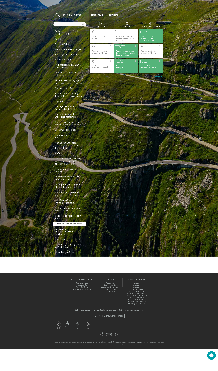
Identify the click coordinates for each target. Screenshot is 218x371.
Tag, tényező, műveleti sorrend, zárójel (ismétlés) (67, 258)
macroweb (134, 359)
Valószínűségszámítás (137, 291)
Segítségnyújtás (82, 283)
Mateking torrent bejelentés (82, 289)
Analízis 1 (137, 283)
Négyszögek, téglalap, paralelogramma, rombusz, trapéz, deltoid (68, 145)
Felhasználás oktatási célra (133, 310)
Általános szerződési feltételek (91, 310)
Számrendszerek (63, 59)
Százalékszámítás (63, 88)
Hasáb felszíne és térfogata (68, 223)
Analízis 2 (136, 285)
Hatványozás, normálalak (67, 54)
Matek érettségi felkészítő (137, 301)
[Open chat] (211, 355)
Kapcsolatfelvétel (82, 287)
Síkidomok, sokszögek (65, 130)
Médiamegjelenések (110, 285)
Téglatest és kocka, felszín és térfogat (69, 217)
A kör (57, 153)
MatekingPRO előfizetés (137, 304)
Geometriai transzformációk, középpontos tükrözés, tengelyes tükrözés (69, 161)
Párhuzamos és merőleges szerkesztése (68, 209)
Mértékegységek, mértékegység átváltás (66, 201)
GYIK (76, 310)
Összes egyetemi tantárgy (136, 293)
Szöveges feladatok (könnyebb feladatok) (65, 107)
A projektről (110, 283)
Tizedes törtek (62, 44)
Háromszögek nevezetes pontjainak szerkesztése (67, 193)
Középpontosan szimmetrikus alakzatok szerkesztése (69, 185)
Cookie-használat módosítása (109, 316)
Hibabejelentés (82, 285)
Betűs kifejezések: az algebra (69, 49)
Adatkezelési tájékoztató (113, 310)
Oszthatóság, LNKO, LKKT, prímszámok (68, 66)
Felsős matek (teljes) (136, 297)
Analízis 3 (136, 287)
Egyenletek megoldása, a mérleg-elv (67, 73)
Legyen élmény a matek (110, 287)
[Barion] (92, 359)
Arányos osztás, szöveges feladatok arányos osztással (68, 94)
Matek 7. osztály (72, 15)
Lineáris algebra (137, 289)
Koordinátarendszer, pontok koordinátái (68, 170)
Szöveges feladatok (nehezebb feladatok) (65, 115)
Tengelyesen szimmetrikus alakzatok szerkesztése (68, 178)
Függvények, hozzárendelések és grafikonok (65, 231)
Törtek (58, 39)
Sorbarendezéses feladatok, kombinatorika (69, 32)
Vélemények (110, 291)
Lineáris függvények (65, 252)
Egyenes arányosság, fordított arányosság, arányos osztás (69, 81)
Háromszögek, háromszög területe (67, 136)
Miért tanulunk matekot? (110, 289)
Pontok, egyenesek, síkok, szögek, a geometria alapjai (68, 123)
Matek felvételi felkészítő (137, 299)
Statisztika (60, 239)
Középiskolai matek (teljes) (137, 295)
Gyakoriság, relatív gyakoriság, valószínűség (70, 245)
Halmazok (60, 101)
